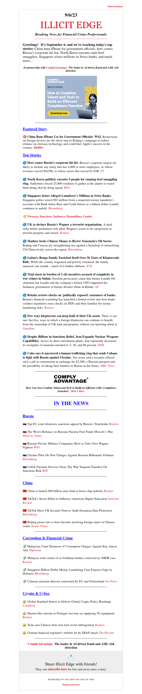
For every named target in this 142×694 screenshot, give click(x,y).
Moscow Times (32, 435)
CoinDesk (29, 605)
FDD (101, 345)
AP (97, 287)
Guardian (28, 328)
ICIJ (89, 266)
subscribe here (57, 669)
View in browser (115, 6)
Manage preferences (71, 684)
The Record (106, 632)
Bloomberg (55, 208)
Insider (38, 147)
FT (102, 171)
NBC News (107, 366)
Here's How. (78, 391)
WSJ (36, 447)
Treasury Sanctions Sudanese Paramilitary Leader (59, 216)
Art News (111, 581)
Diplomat (35, 550)
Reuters (64, 233)
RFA (67, 187)
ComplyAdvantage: (57, 67)
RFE (45, 470)
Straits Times (39, 526)
